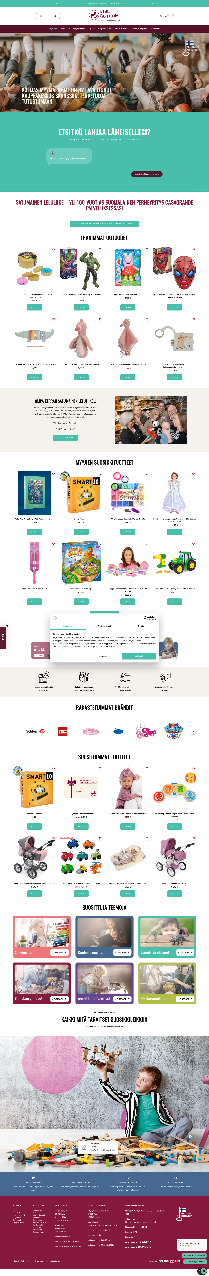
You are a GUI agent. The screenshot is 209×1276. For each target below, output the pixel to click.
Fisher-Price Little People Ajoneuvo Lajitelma (81, 883)
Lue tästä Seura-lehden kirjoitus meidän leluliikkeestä (104, 224)
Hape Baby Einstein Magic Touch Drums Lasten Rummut (174, 815)
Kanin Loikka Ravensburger (81, 589)
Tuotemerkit (155, 29)
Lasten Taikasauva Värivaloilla (34, 589)
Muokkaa (103, 656)
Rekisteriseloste (39, 1222)
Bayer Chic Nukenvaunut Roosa (174, 883)
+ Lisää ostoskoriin (107, 1150)
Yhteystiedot (38, 1210)
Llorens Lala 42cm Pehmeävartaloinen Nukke (127, 883)
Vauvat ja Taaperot (139, 29)
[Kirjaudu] (161, 16)
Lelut (63, 29)
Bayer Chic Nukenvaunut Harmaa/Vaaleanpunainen (34, 883)
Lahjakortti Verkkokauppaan (81, 814)
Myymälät (37, 1218)
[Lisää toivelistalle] (53, 249)
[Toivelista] (166, 16)
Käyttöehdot (38, 1225)
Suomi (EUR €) (19, 1261)
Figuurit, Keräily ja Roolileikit (100, 29)
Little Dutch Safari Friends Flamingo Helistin (81, 364)
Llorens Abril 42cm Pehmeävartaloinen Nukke (128, 814)
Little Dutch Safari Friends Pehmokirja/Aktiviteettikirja (174, 365)
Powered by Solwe (53, 1261)
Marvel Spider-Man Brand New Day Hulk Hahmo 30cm (81, 295)
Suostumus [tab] (68, 626)
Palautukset (38, 1230)
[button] (3, 638)
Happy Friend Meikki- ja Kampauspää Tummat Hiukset (128, 590)
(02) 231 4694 (94, 1217)
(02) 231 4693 (60, 1217)
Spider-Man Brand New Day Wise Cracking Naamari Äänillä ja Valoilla (174, 295)
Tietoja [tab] (141, 626)
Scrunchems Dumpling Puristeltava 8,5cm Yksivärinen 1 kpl (34, 295)
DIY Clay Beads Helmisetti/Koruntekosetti (128, 519)
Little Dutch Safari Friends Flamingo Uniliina (128, 364)
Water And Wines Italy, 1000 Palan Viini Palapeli (34, 519)
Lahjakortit (17, 1218)
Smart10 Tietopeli (81, 519)
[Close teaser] (7, 626)
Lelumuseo (37, 1220)
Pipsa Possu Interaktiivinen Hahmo (128, 294)
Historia (36, 1213)
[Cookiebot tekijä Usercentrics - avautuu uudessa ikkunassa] (145, 618)
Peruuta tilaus (38, 1232)
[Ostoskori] (171, 16)
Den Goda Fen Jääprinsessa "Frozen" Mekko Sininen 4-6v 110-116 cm (174, 520)
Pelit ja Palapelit (121, 29)
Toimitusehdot (39, 1227)
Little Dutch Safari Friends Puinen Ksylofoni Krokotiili (34, 364)
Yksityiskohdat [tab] (104, 626)
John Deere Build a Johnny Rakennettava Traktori (174, 589)
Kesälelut (16, 1213)
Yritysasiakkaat (19, 1222)
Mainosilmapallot (40, 1215)
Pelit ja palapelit (19, 1215)
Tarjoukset (53, 29)
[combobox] (48, 16)
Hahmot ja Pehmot (77, 29)
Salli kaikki (139, 656)
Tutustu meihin (65, 438)
